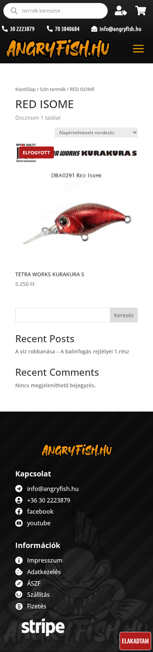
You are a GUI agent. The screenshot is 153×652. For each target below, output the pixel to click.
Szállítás (38, 594)
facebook (40, 511)
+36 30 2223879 (48, 500)
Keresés (124, 315)
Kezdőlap (25, 89)
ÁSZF (33, 583)
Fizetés (36, 606)
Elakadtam (135, 640)
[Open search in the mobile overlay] (55, 11)
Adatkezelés (44, 572)
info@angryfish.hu (53, 489)
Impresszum (44, 560)
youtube (39, 523)
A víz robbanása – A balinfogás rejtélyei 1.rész (72, 351)
